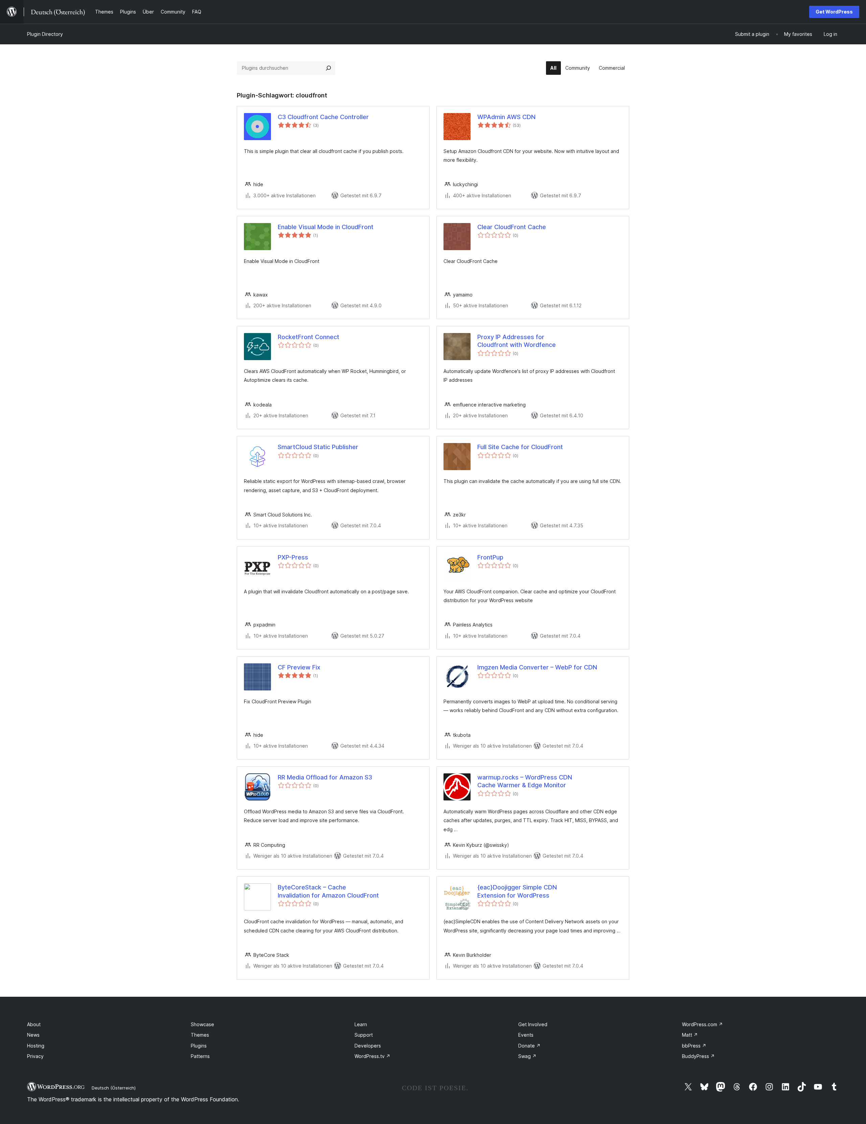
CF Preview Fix (299, 667)
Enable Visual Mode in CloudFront (325, 226)
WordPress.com (702, 1024)
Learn (361, 1024)
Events (525, 1035)
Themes (200, 1035)
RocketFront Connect (308, 336)
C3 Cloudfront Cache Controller (323, 116)
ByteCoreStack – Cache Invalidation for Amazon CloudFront (328, 891)
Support (364, 1035)
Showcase (202, 1024)
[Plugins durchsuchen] (328, 68)
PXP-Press (293, 557)
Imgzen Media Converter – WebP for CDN (537, 667)
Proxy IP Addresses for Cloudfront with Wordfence (516, 340)
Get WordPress (834, 12)
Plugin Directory (45, 34)
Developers (368, 1046)
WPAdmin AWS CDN (506, 116)
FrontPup (490, 557)
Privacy (35, 1056)
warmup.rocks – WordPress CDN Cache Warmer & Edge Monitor (524, 781)
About (34, 1024)
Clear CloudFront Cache (511, 226)
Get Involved (532, 1024)
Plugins (199, 1046)
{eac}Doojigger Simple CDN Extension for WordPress (517, 891)
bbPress (694, 1046)
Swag (527, 1056)
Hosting (35, 1046)
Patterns (200, 1056)
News (33, 1035)
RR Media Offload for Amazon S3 (325, 777)
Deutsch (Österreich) (114, 1087)
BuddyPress (698, 1056)
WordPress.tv (372, 1056)
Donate (529, 1046)
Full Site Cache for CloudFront (520, 446)
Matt (690, 1035)
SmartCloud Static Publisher (318, 446)
